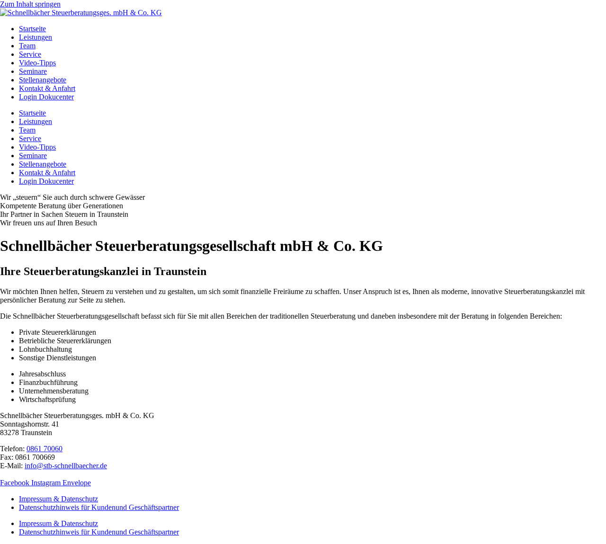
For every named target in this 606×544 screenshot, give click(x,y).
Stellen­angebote (42, 80)
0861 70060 (44, 449)
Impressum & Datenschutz (58, 499)
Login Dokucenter (46, 97)
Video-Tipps (37, 63)
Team (27, 46)
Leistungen (35, 37)
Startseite (32, 29)
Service (30, 54)
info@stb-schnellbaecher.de (66, 466)
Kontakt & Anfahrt (47, 88)
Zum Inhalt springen (30, 4)
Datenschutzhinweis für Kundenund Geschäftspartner (99, 507)
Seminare (33, 71)
